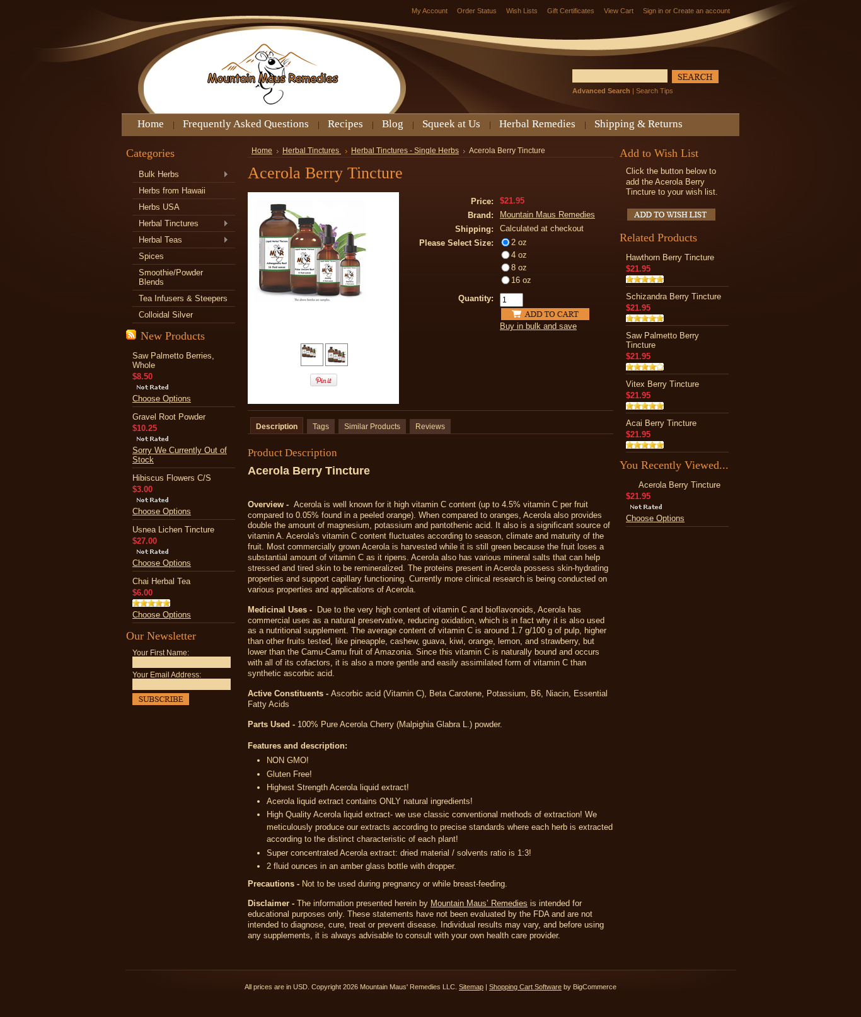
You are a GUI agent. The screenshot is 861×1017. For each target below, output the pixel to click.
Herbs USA (159, 207)
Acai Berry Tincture (661, 423)
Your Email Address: (166, 675)
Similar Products (372, 426)
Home (261, 150)
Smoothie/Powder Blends (171, 277)
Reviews (430, 426)
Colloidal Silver (166, 314)
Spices (151, 256)
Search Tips (654, 91)
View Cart (618, 10)
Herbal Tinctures (165, 224)
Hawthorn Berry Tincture (670, 257)
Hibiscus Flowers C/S (171, 478)
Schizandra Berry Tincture (673, 296)
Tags (321, 426)
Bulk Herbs (155, 175)
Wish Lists (522, 10)
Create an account (701, 10)
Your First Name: (160, 653)
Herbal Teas (157, 240)
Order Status (477, 10)
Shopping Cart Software (525, 987)
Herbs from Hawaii (172, 190)
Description (277, 426)
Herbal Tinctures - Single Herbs (405, 150)
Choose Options (161, 398)
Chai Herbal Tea (161, 581)
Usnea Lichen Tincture (173, 529)
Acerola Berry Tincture (679, 485)
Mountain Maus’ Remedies (479, 903)
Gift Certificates (570, 10)
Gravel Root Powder (168, 417)
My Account (430, 10)
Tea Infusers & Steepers (183, 298)
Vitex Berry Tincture (662, 384)
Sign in (653, 10)
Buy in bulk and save (538, 326)
